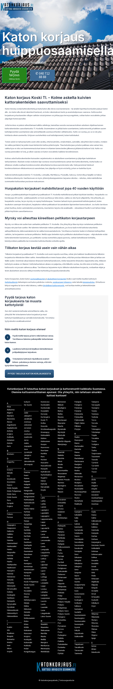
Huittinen (10, 598)
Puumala (61, 650)
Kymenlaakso (46, 474)
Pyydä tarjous (14, 74)
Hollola (10, 591)
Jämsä (26, 458)
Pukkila (61, 638)
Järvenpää (28, 464)
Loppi (43, 586)
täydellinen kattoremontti (53, 285)
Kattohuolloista (11, 282)
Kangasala (28, 490)
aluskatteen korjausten (56, 278)
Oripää (60, 505)
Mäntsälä (61, 435)
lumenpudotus (89, 282)
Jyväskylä (28, 452)
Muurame (61, 423)
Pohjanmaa (62, 598)
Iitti (8, 630)
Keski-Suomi (29, 584)
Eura (9, 500)
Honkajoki (11, 595)
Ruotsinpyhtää (80, 491)
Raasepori (78, 440)
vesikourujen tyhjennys (62, 282)
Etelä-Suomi (12, 497)
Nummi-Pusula (64, 479)
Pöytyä (77, 429)
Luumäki (44, 607)
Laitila (43, 503)
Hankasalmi (11, 546)
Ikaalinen (10, 633)
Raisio (77, 443)
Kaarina (27, 472)
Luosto (44, 601)
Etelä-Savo (11, 494)
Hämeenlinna (12, 616)
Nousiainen (62, 473)
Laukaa (44, 531)
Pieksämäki (62, 571)
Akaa (9, 406)
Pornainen (62, 626)
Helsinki (10, 579)
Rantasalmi (79, 446)
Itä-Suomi (28, 404)
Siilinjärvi (78, 566)
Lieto (43, 561)
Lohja (43, 573)
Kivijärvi (27, 636)
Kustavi (44, 459)
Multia (60, 414)
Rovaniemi (78, 485)
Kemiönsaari (29, 569)
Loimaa (44, 579)
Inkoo (9, 648)
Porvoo (61, 629)
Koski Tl (44, 420)
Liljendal (44, 564)
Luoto (43, 604)
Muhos (60, 411)
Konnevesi (45, 401)
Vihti (93, 572)
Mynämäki (62, 429)
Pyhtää (60, 653)
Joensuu (27, 421)
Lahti (43, 497)
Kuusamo (44, 462)
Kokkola (27, 645)
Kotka (43, 423)
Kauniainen (28, 551)
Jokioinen (28, 424)
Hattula (10, 558)
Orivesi (61, 508)
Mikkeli (60, 404)
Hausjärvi (11, 570)
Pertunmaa (62, 565)
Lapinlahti (45, 513)
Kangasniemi (29, 496)
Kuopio (44, 444)
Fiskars (10, 514)
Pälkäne (77, 426)
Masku (43, 636)
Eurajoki (10, 503)
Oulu (59, 514)
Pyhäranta (78, 414)
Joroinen (27, 427)
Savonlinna (78, 542)
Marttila (44, 633)
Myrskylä (61, 432)
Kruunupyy (45, 432)
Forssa (10, 517)
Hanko (9, 549)
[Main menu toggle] (108, 7)
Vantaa (94, 536)
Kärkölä (44, 483)
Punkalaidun (63, 644)
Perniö (60, 559)
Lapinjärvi (45, 510)
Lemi (43, 543)
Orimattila (62, 502)
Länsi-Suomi (46, 616)
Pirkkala (61, 592)
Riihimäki (78, 473)
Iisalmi (9, 627)
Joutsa (26, 431)
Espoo (9, 485)
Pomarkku (62, 620)
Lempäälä (45, 549)
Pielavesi (61, 574)
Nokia (60, 467)
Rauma (77, 455)
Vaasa (93, 514)
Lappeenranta (46, 519)
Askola (9, 443)
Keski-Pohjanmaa (31, 581)
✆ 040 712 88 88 (42, 75)
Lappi (43, 522)
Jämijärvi (27, 455)
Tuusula (94, 459)
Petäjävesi (62, 568)
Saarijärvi (78, 511)
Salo (76, 520)
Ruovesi (77, 494)
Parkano (61, 541)
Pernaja (61, 556)
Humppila (11, 601)
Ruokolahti (78, 488)
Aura (9, 446)
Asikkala (10, 437)
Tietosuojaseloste (66, 680)
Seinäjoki (78, 551)
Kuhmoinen (45, 441)
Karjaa (26, 527)
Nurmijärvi (62, 485)
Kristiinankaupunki (48, 429)
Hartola (10, 555)
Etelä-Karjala (12, 488)
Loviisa (44, 589)
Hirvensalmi (12, 588)
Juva (26, 449)
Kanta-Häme (29, 508)
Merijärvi (44, 642)
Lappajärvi (45, 516)
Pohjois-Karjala (64, 601)
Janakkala (28, 418)
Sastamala (78, 530)
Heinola (10, 573)
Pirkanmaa (62, 589)
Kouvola (44, 426)
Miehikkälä (45, 651)
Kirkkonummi (29, 618)
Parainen (61, 534)
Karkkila (27, 530)
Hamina (10, 540)
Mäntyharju (62, 444)
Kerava (27, 575)
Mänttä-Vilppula (64, 441)
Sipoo (76, 575)
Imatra (9, 642)
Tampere (95, 401)
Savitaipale (79, 539)
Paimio (60, 528)
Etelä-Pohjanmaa (14, 491)
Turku (93, 447)
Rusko (77, 497)
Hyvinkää (10, 607)
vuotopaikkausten (37, 278)
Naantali (61, 452)
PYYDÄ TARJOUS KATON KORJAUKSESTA (29, 373)
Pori (59, 623)
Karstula (27, 533)
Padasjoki (62, 525)
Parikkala (61, 537)
